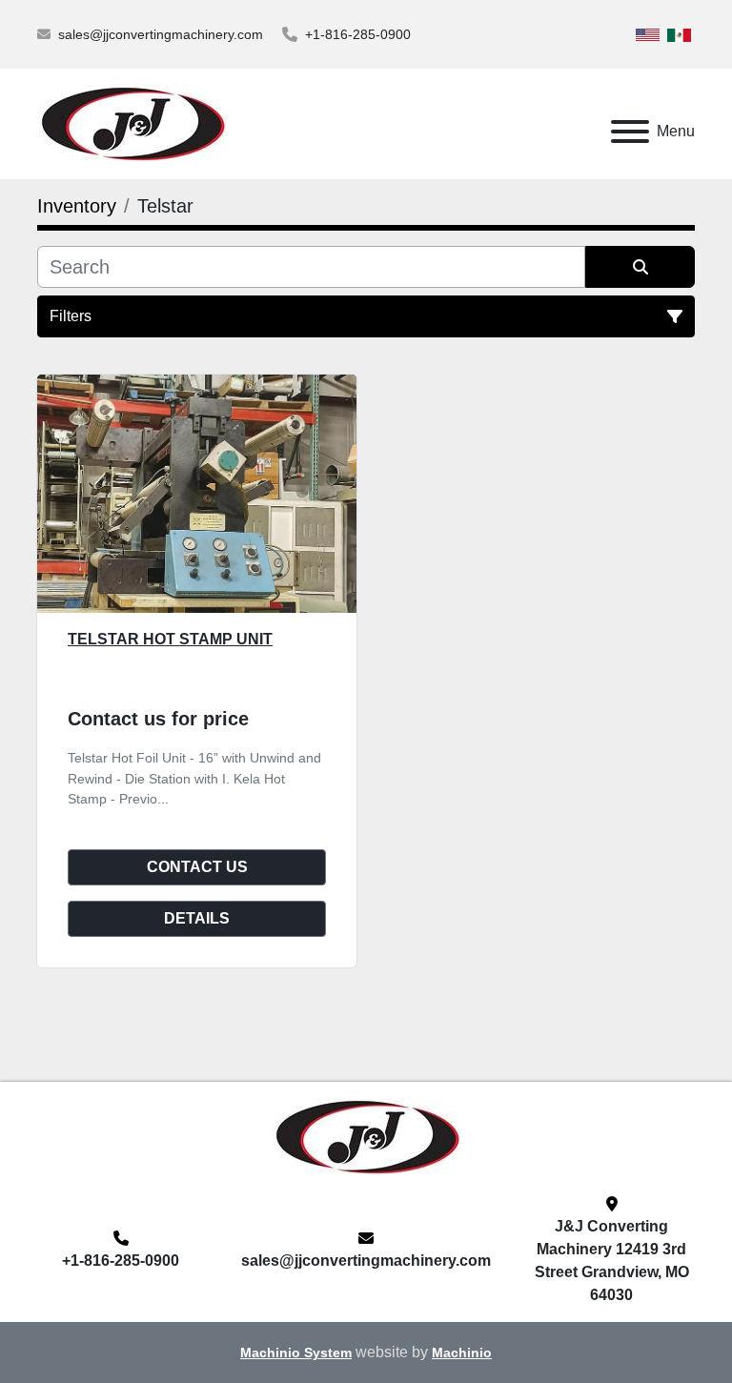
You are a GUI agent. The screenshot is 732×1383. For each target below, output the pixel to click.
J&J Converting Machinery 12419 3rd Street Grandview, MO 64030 (612, 1260)
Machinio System (296, 1353)
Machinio (462, 1353)
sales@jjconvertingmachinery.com (160, 34)
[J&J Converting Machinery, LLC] (366, 1136)
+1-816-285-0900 (358, 34)
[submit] (640, 267)
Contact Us (197, 867)
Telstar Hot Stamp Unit (170, 639)
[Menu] (630, 131)
